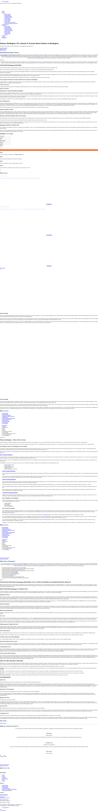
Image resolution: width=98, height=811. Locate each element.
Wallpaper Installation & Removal (8, 416)
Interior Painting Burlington (8, 471)
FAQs (3, 779)
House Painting (5, 787)
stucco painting (40, 565)
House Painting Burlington (6, 454)
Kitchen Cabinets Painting (7, 790)
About (3, 775)
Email (1, 138)
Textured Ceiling (8, 33)
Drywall (6, 34)
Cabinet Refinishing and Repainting (8, 418)
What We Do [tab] (2, 437)
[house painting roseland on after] (49, 397)
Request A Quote (47, 514)
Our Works (4, 777)
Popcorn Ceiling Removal (7, 419)
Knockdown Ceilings (6, 421)
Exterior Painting (8, 15)
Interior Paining (5, 785)
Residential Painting (8, 16)
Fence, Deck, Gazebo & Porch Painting (9, 789)
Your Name (2, 136)
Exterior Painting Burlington (9, 479)
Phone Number (2, 140)
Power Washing (5, 422)
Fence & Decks (7, 32)
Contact (3, 780)
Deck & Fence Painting (6, 415)
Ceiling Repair (4, 417)
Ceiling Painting (7, 19)
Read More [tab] (2, 59)
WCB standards (15, 571)
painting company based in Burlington (20, 563)
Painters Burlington (10, 804)
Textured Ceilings (5, 420)
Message (1, 144)
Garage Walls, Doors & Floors (10, 22)
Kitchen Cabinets (8, 20)
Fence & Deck (7, 21)
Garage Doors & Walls (9, 30)
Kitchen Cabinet (7, 31)
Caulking (4, 426)
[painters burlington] (8, 9)
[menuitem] (50, 11)
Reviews (3, 776)
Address (1, 142)
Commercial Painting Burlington (10, 492)
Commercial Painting (8, 17)
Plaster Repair (4, 425)
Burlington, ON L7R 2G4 (4, 797)
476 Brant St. (2, 796)
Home (3, 774)
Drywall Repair (7, 18)
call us (40, 514)
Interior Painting (7, 14)
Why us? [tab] (1, 579)
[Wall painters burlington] (27, 311)
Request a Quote (5, 778)
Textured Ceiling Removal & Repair (11, 23)
